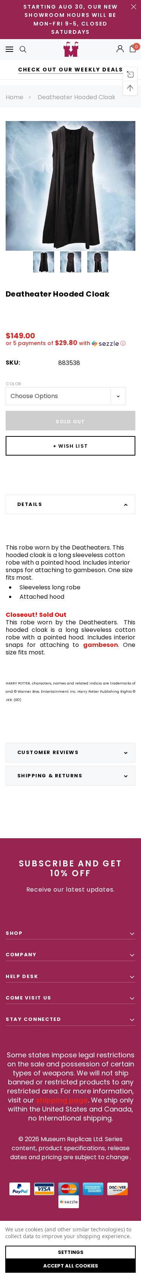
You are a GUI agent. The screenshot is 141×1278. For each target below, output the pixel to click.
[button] (70, 343)
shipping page (62, 1100)
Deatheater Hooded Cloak (76, 97)
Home (14, 97)
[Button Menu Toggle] (9, 49)
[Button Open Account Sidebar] (120, 49)
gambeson (100, 645)
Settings (70, 1252)
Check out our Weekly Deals (70, 69)
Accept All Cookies (70, 1265)
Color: (14, 384)
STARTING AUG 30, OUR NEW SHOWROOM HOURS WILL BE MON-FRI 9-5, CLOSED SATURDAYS (70, 19)
